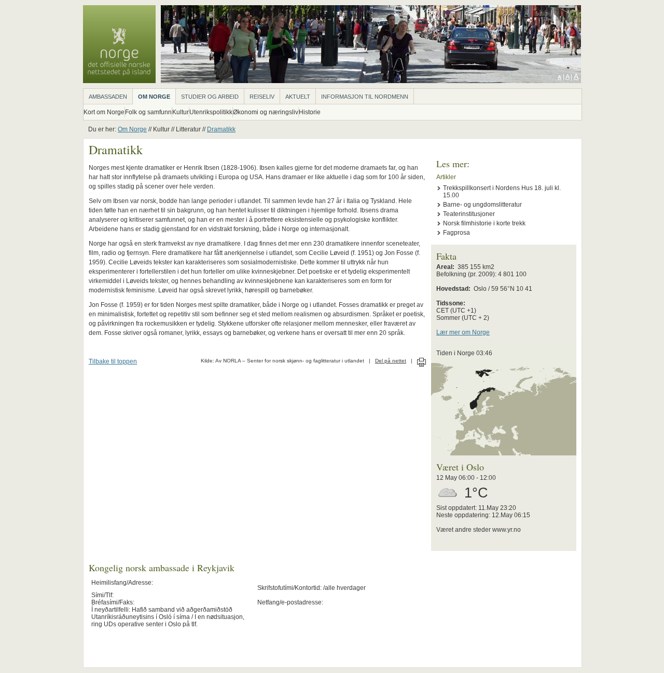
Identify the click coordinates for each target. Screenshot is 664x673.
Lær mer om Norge (463, 332)
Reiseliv (262, 96)
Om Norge (154, 96)
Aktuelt (297, 96)
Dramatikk (221, 129)
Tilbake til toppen (113, 361)
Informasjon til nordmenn (364, 96)
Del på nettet (390, 361)
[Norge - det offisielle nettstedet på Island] (119, 81)
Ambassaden (108, 96)
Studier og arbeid (210, 96)
